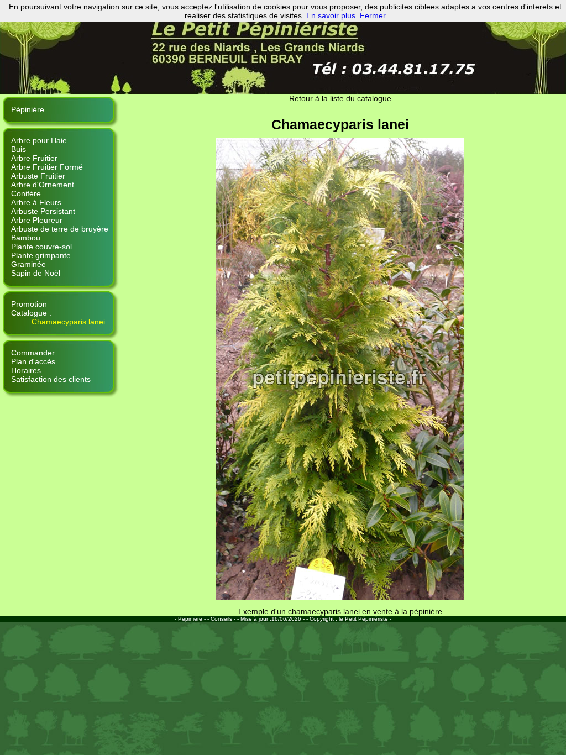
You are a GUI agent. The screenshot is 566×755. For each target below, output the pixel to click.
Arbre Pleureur (36, 220)
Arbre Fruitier (34, 158)
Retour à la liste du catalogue (340, 98)
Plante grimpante (41, 255)
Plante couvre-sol (41, 246)
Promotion (29, 304)
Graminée (28, 264)
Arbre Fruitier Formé (47, 166)
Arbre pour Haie (39, 140)
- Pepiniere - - (193, 619)
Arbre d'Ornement (42, 184)
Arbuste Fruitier (38, 175)
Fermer (373, 15)
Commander (33, 352)
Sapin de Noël (35, 273)
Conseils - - (225, 619)
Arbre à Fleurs (36, 202)
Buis (18, 149)
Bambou (25, 237)
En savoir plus (330, 15)
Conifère (26, 193)
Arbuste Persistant (43, 211)
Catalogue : (31, 312)
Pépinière (27, 109)
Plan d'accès (33, 361)
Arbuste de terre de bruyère (59, 228)
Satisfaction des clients (51, 379)
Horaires (26, 370)
